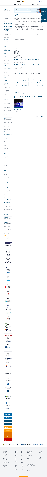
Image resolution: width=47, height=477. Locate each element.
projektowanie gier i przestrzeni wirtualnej (32, 85)
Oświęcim (16, 461)
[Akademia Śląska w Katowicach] (11, 444)
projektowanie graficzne (40, 85)
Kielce (21, 455)
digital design (32, 79)
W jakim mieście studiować (30, 464)
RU (43, 1)
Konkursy (40, 458)
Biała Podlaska (16, 449)
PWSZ (27, 459)
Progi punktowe (40, 93)
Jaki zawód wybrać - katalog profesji (7, 427)
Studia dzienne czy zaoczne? (6, 459)
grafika (17, 82)
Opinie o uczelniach (19, 4)
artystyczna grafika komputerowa (17, 79)
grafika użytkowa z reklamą (40, 82)
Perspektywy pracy (43, 14)
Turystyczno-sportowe (29, 455)
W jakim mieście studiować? (6, 457)
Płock (15, 462)
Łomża (21, 458)
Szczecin (22, 465)
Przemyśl (16, 463)
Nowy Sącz (22, 459)
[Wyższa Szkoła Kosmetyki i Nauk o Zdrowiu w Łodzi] (23, 444)
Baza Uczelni (4, 452)
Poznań (22, 462)
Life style (4, 466)
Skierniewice (22, 464)
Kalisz (21, 454)
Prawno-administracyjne (29, 451)
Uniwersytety (28, 458)
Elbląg (21, 451)
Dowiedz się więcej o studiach (6, 461)
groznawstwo (17, 85)
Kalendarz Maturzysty (5, 451)
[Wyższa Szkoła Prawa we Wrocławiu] (17, 444)
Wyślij (42, 116)
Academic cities (40, 451)
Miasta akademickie (43, 19)
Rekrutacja (24, 93)
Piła (21, 461)
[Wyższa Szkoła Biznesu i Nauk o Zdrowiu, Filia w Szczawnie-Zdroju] (41, 444)
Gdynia (21, 452)
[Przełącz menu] (40, 8)
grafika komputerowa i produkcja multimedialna (25, 82)
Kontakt (40, 457)
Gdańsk (16, 452)
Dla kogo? (42, 10)
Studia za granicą (7, 436)
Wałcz (15, 468)
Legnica (16, 457)
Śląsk (15, 466)
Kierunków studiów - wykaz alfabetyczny (7, 415)
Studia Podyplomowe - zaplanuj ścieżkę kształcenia (7, 439)
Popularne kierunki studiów (6, 462)
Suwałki (16, 465)
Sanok (15, 464)
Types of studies (40, 452)
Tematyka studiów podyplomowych (30, 463)
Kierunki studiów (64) (34, 93)
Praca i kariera (33, 4)
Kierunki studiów (25, 4)
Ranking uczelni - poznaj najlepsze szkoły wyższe (8, 433)
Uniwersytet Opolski (17, 92)
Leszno (21, 457)
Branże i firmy (28, 469)
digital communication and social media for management (25, 80)
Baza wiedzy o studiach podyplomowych (31, 465)
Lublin (15, 458)
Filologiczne (28, 456)
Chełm (15, 450)
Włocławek (16, 469)
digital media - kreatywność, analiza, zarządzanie (39, 80)
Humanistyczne (28, 454)
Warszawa (22, 468)
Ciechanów (22, 450)
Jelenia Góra (16, 454)
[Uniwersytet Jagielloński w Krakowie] (35, 444)
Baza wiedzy (28, 470)
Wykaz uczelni (43, 18)
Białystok (22, 449)
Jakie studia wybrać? (5, 456)
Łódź (15, 459)
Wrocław (22, 469)
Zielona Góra (22, 470)
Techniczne (28, 449)
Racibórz (22, 463)
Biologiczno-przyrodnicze (29, 452)
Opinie (42, 15)
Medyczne (28, 450)
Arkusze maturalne (5, 450)
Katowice (16, 455)
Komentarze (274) (29, 93)
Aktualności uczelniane (5, 454)
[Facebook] (39, 1)
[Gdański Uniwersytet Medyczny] (29, 444)
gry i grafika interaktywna (25, 85)
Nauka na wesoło (5, 465)
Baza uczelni (15, 4)
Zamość (16, 470)
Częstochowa (16, 451)
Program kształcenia (43, 11)
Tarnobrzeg (22, 466)
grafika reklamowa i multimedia (32, 82)
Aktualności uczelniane (8, 430)
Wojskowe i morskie (29, 457)
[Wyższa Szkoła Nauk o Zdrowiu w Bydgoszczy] (5, 444)
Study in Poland (38, 4)
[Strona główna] (23, 2)
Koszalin (22, 456)
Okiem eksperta (28, 471)
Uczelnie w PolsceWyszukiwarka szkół (7, 418)
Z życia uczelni (4, 455)
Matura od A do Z (5, 449)
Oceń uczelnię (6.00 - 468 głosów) (18, 93)
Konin (15, 456)
